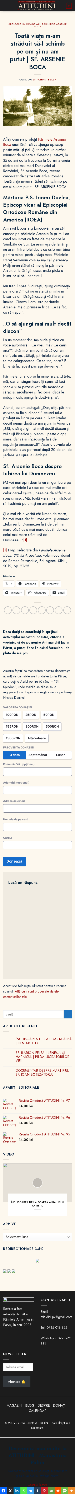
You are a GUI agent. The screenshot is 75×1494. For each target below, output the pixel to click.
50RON (48, 715)
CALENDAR (37, 1410)
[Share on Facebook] (16, 610)
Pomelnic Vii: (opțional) (19, 764)
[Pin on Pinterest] (50, 610)
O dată (15, 755)
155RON (12, 726)
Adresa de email (14, 801)
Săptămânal (38, 755)
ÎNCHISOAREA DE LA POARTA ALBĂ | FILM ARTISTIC (44, 1041)
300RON (32, 726)
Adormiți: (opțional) (16, 782)
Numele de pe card (15, 819)
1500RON (13, 738)
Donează (14, 861)
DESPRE (44, 1405)
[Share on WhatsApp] (8, 610)
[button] (5, 5)
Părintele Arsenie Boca (50, 25)
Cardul (7, 837)
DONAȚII (59, 1405)
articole (15, 24)
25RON (30, 715)
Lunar (60, 755)
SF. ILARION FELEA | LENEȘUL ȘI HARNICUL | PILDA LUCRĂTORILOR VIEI (42, 1057)
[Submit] (68, 1014)
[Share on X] (25, 610)
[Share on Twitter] (33, 610)
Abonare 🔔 (16, 1381)
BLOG (30, 1405)
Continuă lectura (38, 1485)
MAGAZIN (14, 1405)
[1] (25, 540)
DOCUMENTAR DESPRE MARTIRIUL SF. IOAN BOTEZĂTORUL (42, 1073)
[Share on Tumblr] (58, 610)
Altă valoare (37, 738)
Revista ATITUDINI (37, 1423)
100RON (12, 715)
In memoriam (31, 24)
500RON (52, 726)
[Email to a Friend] (42, 610)
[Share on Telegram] (67, 610)
